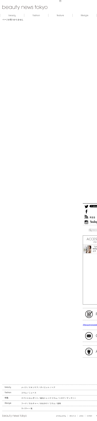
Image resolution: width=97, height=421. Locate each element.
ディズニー (71, 398)
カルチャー (33, 403)
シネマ (62, 398)
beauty (12, 15)
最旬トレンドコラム (48, 398)
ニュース (32, 393)
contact (89, 416)
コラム (24, 393)
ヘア (53, 387)
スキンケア (33, 387)
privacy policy (61, 416)
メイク (24, 387)
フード (24, 403)
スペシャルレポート (29, 398)
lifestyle (84, 15)
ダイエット (45, 387)
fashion (36, 15)
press (81, 416)
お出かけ (44, 403)
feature (60, 15)
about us (73, 416)
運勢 (59, 403)
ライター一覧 (27, 408)
